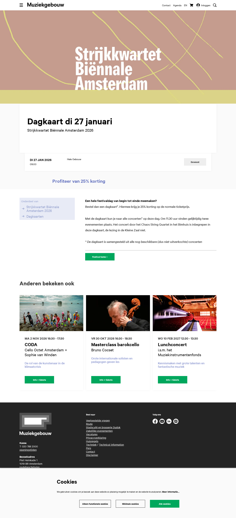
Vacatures (91, 434)
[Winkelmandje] (192, 5)
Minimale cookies (130, 503)
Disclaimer (92, 455)
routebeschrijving (30, 467)
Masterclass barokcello (115, 344)
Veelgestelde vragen (98, 420)
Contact (166, 5)
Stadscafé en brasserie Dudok (103, 427)
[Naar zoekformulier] (214, 5)
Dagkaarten (35, 216)
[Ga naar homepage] (45, 5)
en (185, 5)
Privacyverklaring (96, 437)
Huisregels (92, 441)
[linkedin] (169, 421)
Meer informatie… (170, 491)
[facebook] (155, 421)
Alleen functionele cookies (95, 503)
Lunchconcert (172, 344)
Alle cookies (165, 503)
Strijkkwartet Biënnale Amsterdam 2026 (42, 208)
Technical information (111, 444)
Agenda (177, 5)
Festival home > (99, 256)
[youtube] (162, 421)
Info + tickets (39, 379)
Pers (88, 448)
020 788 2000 (30, 446)
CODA (31, 344)
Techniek (91, 444)
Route (89, 424)
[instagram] (175, 421)
